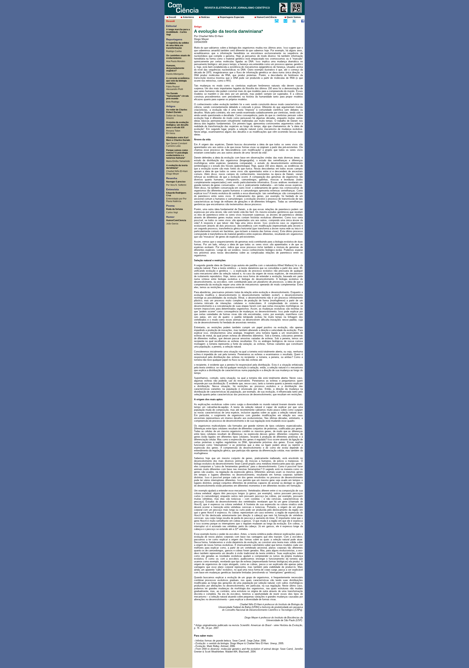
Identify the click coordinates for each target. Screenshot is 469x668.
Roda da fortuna (174, 209)
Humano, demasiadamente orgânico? (175, 68)
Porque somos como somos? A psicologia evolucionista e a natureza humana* (177, 154)
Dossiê (172, 17)
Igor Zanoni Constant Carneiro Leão (176, 144)
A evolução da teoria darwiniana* (177, 166)
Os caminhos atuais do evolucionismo (178, 56)
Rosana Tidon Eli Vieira (173, 132)
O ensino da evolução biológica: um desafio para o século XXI (177, 125)
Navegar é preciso (175, 181)
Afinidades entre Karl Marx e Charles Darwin (178, 138)
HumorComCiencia (176, 220)
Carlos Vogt (172, 212)
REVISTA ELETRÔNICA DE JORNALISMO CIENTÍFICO (237, 7)
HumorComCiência (267, 17)
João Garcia (172, 223)
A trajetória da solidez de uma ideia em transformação (177, 45)
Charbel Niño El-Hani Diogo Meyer (177, 172)
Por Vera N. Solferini (176, 185)
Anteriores (188, 17)
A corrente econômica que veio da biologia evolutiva (177, 81)
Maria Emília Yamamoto (178, 161)
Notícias (205, 17)
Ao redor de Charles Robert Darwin (176, 111)
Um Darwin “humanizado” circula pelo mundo (177, 96)
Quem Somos (294, 17)
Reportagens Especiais (232, 17)
